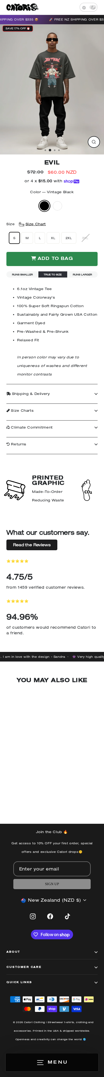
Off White (57, 205)
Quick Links (19, 982)
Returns (18, 444)
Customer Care (24, 967)
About (13, 952)
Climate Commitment (31, 427)
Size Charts (22, 410)
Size (26, 224)
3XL (85, 238)
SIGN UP (52, 884)
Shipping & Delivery (30, 393)
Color (52, 192)
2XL (69, 238)
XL (53, 238)
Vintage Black (44, 205)
